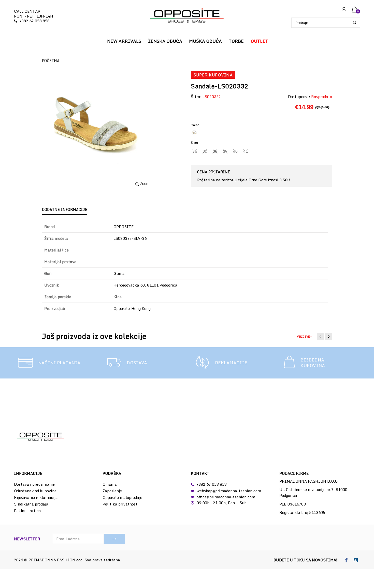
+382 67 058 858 (35, 21)
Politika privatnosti (121, 504)
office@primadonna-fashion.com (226, 497)
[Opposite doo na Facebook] (346, 560)
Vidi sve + (304, 336)
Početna (51, 61)
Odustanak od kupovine (35, 491)
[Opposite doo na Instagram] (356, 560)
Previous (320, 336)
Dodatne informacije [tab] (64, 209)
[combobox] (325, 23)
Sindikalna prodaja (31, 504)
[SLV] (194, 133)
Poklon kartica (27, 511)
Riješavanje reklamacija (36, 497)
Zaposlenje (112, 491)
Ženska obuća (165, 41)
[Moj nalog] (344, 10)
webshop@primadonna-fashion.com (229, 491)
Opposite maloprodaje (122, 497)
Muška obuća (205, 41)
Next (328, 336)
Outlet (259, 41)
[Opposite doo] (187, 16)
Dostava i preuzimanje (34, 484)
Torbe (236, 41)
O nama (110, 484)
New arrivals (124, 41)
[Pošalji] (114, 539)
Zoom (145, 183)
